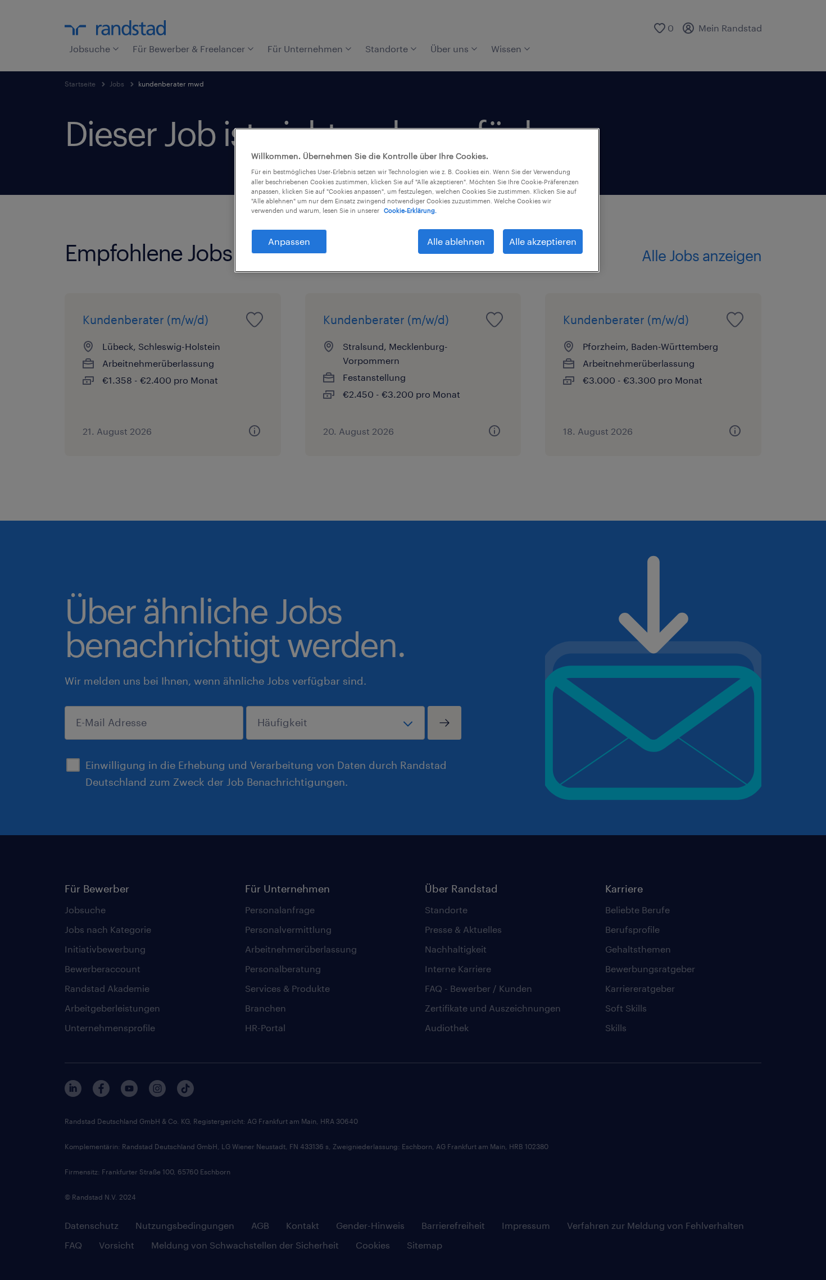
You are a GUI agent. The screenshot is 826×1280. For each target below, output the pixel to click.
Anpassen (289, 241)
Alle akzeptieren (543, 241)
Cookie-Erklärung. (410, 210)
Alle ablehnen (456, 241)
